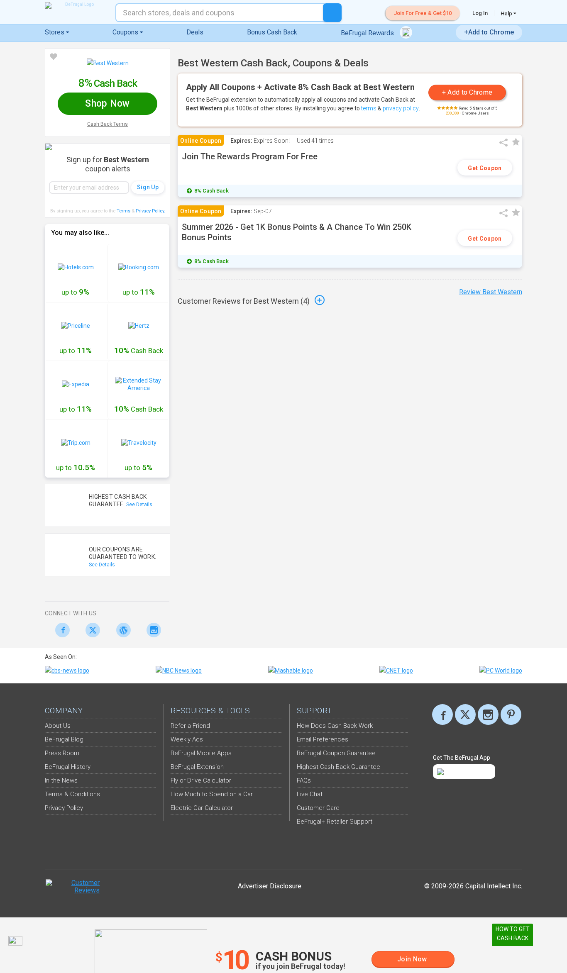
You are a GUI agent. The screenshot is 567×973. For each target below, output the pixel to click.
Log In (480, 13)
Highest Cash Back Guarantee (338, 767)
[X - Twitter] (90, 630)
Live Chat (310, 794)
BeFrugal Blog (64, 739)
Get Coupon (484, 168)
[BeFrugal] (76, 5)
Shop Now (107, 103)
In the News (61, 780)
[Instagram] (151, 630)
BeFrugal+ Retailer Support (334, 821)
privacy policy (401, 108)
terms (368, 108)
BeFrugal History (67, 767)
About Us (58, 725)
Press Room (62, 753)
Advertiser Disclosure (269, 886)
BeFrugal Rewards (368, 33)
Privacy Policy (150, 211)
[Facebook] (60, 630)
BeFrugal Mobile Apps (201, 753)
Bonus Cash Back (272, 32)
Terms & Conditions (72, 794)
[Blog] (121, 630)
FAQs (304, 780)
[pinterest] (511, 714)
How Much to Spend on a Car (212, 794)
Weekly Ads (187, 739)
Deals (194, 32)
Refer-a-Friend (190, 725)
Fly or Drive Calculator (201, 780)
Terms (123, 211)
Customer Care (318, 808)
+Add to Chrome (489, 32)
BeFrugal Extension (197, 767)
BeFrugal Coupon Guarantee (336, 753)
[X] (465, 714)
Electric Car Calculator (202, 808)
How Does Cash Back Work (335, 725)
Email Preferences (322, 739)
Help (507, 13)
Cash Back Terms (107, 124)
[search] (332, 12)
